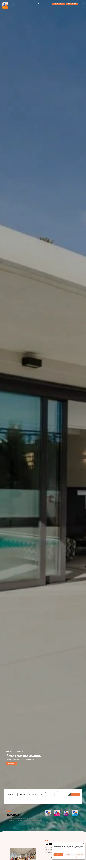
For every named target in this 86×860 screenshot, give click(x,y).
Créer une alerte (71, 3)
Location (33, 3)
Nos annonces (48, 3)
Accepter (58, 854)
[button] (83, 844)
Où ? (32, 792)
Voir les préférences (79, 854)
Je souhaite (8, 792)
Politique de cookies (63, 857)
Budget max (46, 792)
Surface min (58, 792)
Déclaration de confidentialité (72, 857)
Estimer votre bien (59, 3)
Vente (27, 3)
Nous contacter (12, 763)
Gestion (39, 3)
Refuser (68, 854)
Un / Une (21, 792)
